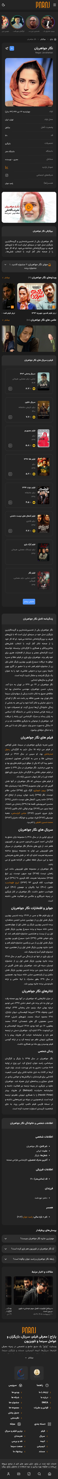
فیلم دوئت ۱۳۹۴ (28, 487)
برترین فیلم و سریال (14, 1431)
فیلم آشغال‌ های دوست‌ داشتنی (22, 516)
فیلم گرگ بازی (29, 544)
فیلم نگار (31, 573)
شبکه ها (15, 1397)
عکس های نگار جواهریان (41, 320)
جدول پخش (13, 1413)
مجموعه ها (14, 1408)
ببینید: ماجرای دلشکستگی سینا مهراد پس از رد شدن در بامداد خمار (49, 31)
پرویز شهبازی (40, 790)
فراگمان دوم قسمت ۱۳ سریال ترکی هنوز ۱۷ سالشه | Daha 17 (18, 31)
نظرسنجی (15, 1418)
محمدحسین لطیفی (44, 822)
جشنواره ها (14, 1402)
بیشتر (7, 277)
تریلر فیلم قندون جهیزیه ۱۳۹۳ (44, 313)
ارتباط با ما (43, 1392)
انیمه (42, 1441)
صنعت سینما (17, 1446)
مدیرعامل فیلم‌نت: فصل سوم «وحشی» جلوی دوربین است (36, 1310)
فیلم (43, 1431)
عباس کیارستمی (19, 813)
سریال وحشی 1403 (27, 373)
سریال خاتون (30, 402)
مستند (42, 1451)
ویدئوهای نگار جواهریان (42, 278)
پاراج (51, 39)
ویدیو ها (15, 1392)
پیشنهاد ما (18, 1451)
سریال (42, 1436)
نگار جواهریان (31, 39)
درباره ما (44, 1397)
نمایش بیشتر (29, 601)
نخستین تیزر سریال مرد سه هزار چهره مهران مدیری (33, 31)
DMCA (45, 1402)
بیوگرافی (43, 39)
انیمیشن (41, 1446)
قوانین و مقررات (41, 1408)
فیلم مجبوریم (29, 430)
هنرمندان (18, 1436)
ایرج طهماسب (12, 882)
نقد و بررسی (17, 1441)
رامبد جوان (9, 183)
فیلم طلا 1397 (29, 459)
